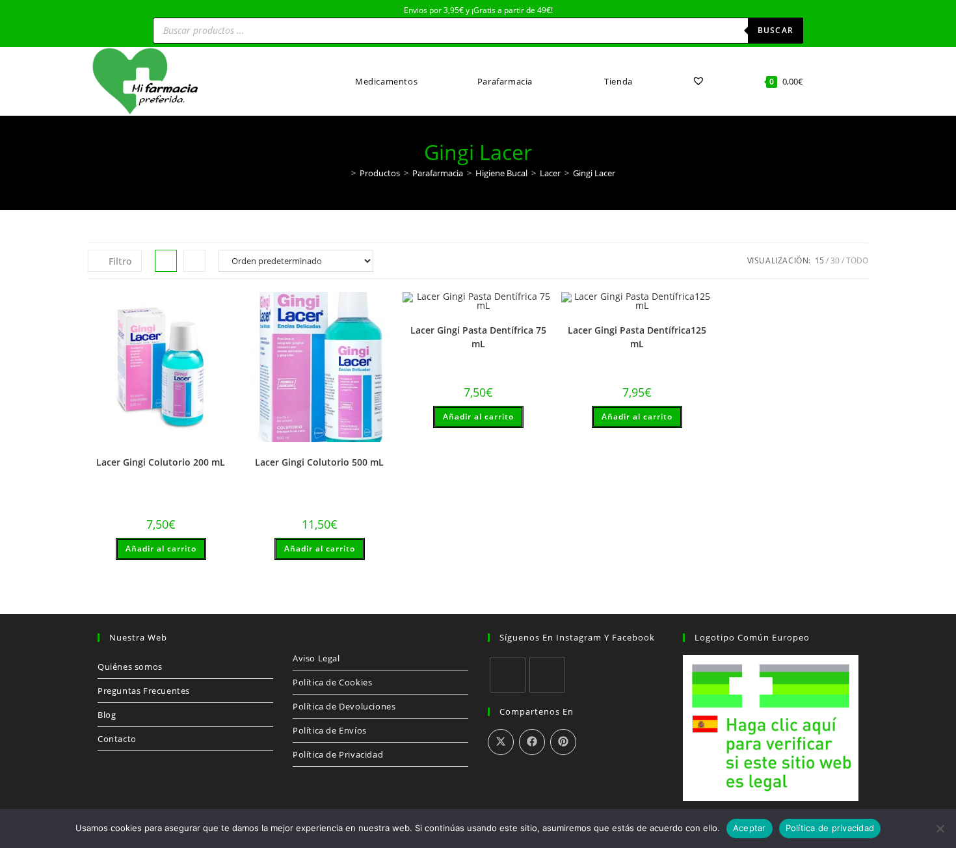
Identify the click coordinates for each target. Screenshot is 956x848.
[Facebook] (507, 675)
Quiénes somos (130, 666)
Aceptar (749, 828)
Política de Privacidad (338, 754)
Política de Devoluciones (344, 706)
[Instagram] (547, 675)
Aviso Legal (316, 658)
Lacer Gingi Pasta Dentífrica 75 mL (478, 337)
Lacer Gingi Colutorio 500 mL (319, 462)
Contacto (117, 739)
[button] (227, 307)
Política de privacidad (830, 828)
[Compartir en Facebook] (532, 742)
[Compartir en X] (501, 742)
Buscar (775, 30)
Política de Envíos (330, 730)
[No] (939, 828)
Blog (107, 715)
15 (819, 260)
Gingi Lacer (594, 173)
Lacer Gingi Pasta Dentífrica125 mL (637, 337)
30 (835, 260)
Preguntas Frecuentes (144, 690)
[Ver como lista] (194, 261)
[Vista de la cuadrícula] (166, 261)
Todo (857, 260)
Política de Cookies (332, 682)
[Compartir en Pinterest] (563, 742)
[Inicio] (344, 173)
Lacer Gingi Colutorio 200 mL (160, 462)
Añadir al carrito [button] (161, 548)
